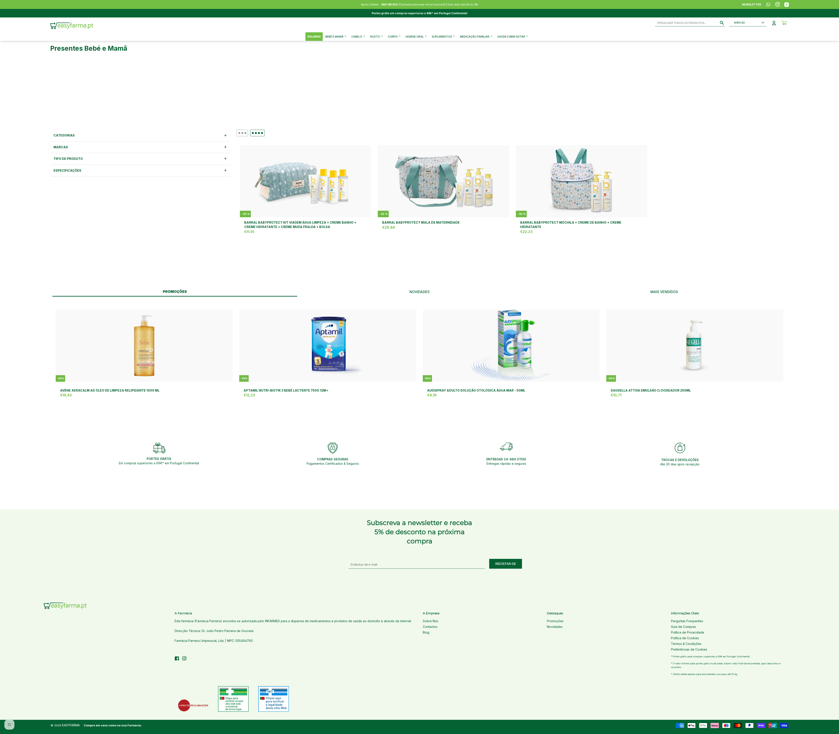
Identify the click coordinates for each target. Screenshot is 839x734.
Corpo (393, 36)
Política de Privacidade (687, 632)
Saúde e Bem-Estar (511, 36)
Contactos (430, 627)
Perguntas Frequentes (687, 621)
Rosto (375, 36)
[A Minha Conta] (774, 23)
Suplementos (442, 36)
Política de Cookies (685, 638)
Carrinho (784, 23)
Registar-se (505, 564)
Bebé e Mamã (334, 36)
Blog (426, 632)
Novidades (555, 627)
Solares (314, 36)
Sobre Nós (430, 621)
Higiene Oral (415, 36)
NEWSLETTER (751, 4)
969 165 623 (389, 4)
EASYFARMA (71, 725)
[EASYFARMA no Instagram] (184, 659)
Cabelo (357, 36)
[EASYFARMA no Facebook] (177, 659)
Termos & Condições (686, 644)
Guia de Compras (683, 627)
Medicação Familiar (475, 36)
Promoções (555, 621)
